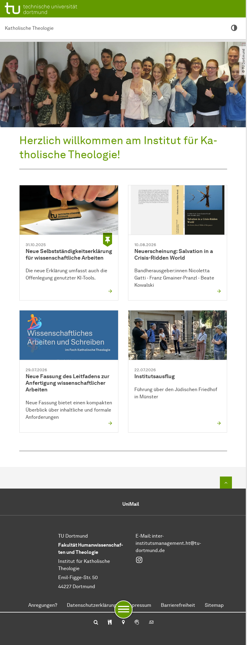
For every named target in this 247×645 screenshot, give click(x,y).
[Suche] (96, 622)
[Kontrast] (234, 28)
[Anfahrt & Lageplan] (123, 622)
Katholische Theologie (29, 28)
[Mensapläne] (110, 622)
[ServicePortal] (137, 622)
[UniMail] (151, 622)
